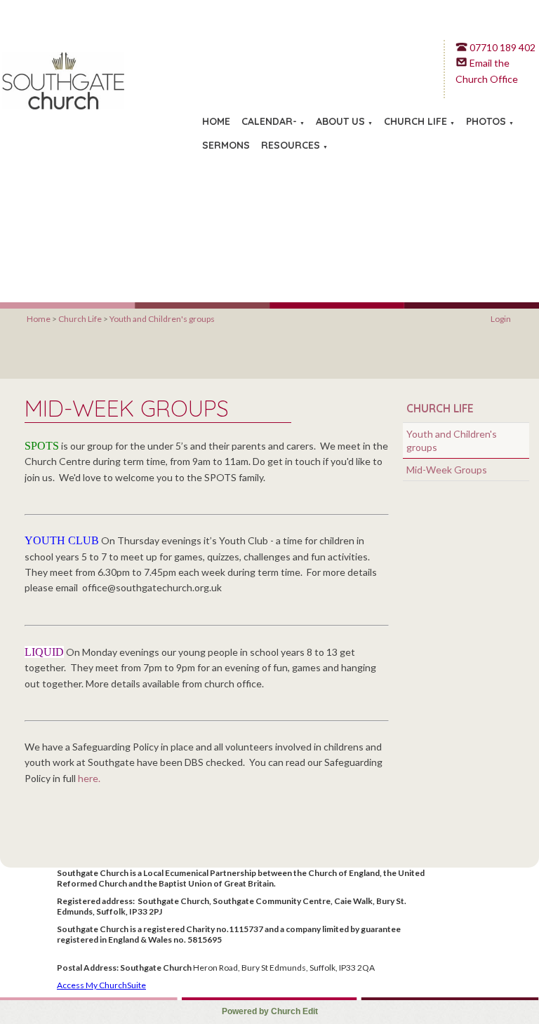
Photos (486, 121)
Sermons (226, 145)
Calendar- (269, 121)
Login (501, 319)
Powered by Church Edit (270, 1011)
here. (89, 778)
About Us (340, 121)
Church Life (415, 121)
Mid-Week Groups (446, 470)
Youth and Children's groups (162, 319)
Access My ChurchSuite (101, 985)
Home (216, 121)
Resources (290, 145)
